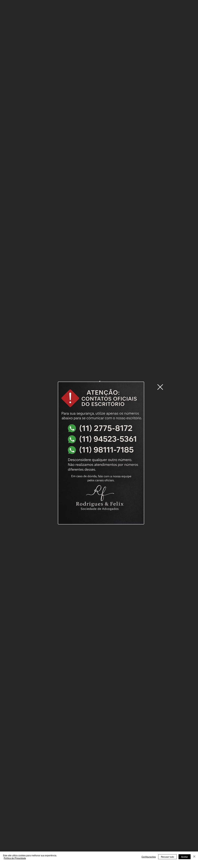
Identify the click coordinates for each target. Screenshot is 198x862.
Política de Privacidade (15, 858)
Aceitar (184, 856)
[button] (160, 387)
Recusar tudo (167, 856)
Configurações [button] (149, 856)
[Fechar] (194, 857)
